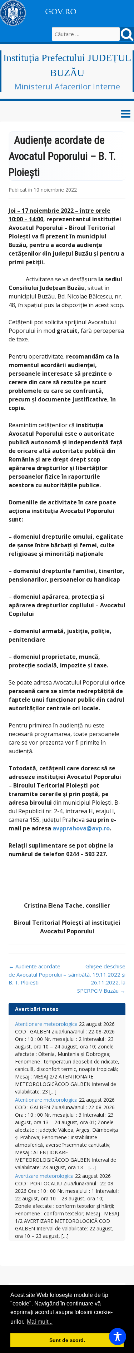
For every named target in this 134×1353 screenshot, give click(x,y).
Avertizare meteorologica (44, 1175)
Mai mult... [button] (40, 1322)
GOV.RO (60, 11)
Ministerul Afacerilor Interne (67, 86)
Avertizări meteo (37, 1009)
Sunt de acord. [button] (67, 1340)
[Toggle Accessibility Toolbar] (117, 1336)
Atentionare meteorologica (46, 1024)
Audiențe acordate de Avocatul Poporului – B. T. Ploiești (37, 974)
